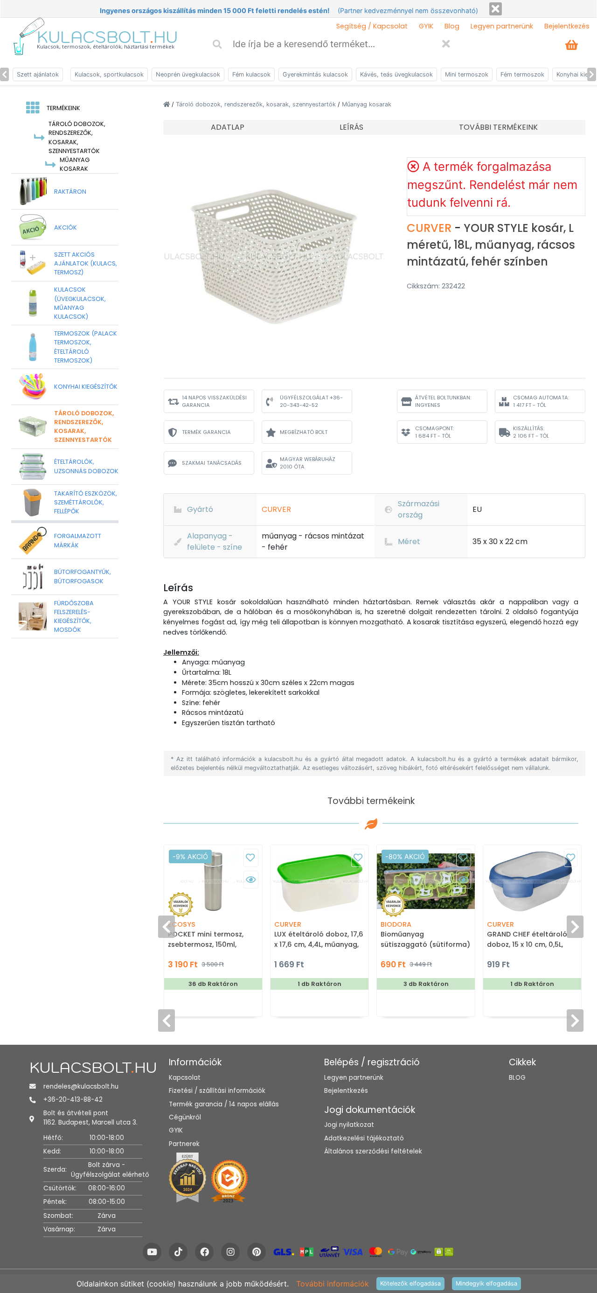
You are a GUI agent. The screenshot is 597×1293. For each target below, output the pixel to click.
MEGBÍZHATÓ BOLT (303, 432)
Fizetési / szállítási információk (217, 1090)
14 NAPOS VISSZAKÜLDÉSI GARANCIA (214, 401)
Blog (451, 26)
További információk (332, 1283)
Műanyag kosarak (366, 104)
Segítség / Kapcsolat (372, 26)
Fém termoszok (522, 74)
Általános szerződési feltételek (373, 1151)
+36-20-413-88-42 (73, 1099)
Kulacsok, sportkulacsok (109, 74)
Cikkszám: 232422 (436, 286)
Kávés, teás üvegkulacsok (396, 74)
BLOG (517, 1077)
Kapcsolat (185, 1077)
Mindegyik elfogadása (486, 1283)
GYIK (426, 26)
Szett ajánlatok (38, 74)
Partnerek (184, 1143)
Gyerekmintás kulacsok (315, 74)
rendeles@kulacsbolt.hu (80, 1086)
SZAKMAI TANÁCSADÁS (212, 463)
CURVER (430, 228)
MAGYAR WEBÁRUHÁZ (307, 463)
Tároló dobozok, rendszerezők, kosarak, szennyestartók (257, 104)
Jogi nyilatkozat (349, 1124)
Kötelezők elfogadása (410, 1283)
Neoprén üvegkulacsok (188, 74)
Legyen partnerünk (502, 26)
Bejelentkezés (567, 26)
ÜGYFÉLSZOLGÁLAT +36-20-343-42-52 (311, 401)
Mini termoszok (466, 74)
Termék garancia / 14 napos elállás (224, 1104)
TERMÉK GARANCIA (206, 432)
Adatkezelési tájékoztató (364, 1138)
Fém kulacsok (251, 74)
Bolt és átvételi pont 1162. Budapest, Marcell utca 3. (90, 1118)
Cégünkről (185, 1117)
